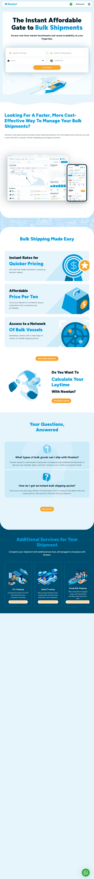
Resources (80, 4)
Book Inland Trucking (48, 602)
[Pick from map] (10, 53)
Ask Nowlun (47, 509)
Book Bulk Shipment (47, 358)
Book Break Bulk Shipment (78, 602)
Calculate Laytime (61, 401)
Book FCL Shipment (18, 602)
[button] (26, 60)
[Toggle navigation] (89, 4)
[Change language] (71, 4)
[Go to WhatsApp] (85, 872)
